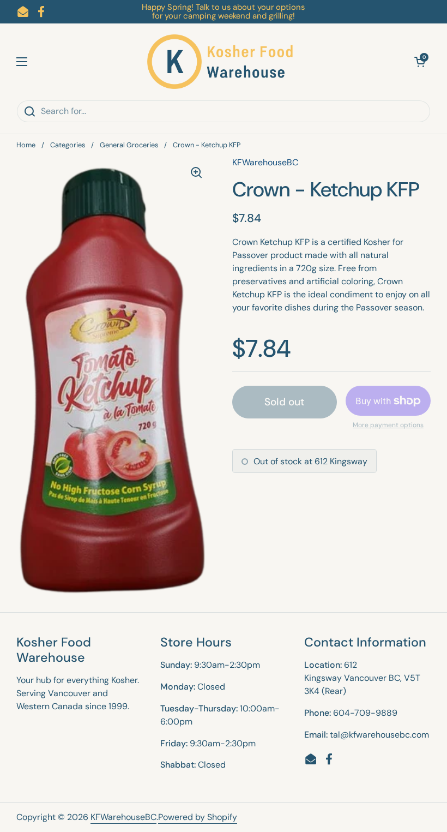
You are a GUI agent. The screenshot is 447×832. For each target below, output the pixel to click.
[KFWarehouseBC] (220, 61)
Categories (67, 144)
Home (25, 144)
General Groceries (129, 144)
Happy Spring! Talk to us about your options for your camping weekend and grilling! (223, 12)
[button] (420, 62)
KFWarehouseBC (123, 817)
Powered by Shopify (197, 817)
